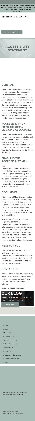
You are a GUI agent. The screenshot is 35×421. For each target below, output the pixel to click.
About (5, 329)
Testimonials (8, 348)
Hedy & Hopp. (19, 413)
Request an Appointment (12, 32)
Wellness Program (10, 340)
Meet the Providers (10, 333)
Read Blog (10, 304)
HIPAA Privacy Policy (11, 359)
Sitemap (6, 362)
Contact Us (7, 351)
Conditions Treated (10, 336)
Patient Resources (10, 344)
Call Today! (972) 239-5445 (15, 17)
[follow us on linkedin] (10, 312)
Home (5, 325)
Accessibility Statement (12, 355)
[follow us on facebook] (4, 312)
